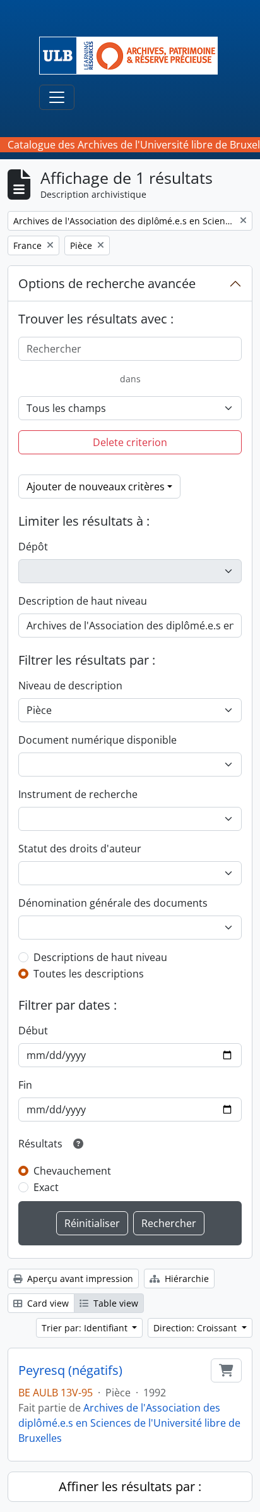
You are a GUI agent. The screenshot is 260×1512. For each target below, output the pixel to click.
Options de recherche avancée (107, 283)
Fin (25, 1085)
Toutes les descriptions (88, 974)
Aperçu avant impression (79, 1279)
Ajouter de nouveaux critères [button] (96, 486)
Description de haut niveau (82, 601)
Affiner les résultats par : (130, 1486)
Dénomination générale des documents (113, 903)
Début (33, 1030)
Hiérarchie (185, 1279)
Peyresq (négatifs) (70, 1370)
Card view (47, 1303)
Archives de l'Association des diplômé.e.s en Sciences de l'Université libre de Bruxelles (129, 1423)
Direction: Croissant (196, 1328)
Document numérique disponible (97, 740)
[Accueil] (133, 56)
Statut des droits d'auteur (79, 849)
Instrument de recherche (78, 794)
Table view (114, 1303)
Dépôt (33, 546)
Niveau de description (70, 685)
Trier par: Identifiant (86, 1328)
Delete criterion (130, 442)
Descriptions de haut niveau (100, 957)
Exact (46, 1187)
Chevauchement (72, 1171)
